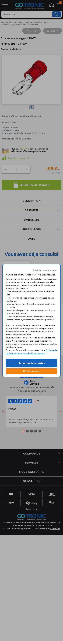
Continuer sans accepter (44, 269)
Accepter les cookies (32, 363)
